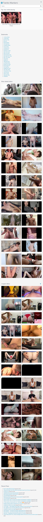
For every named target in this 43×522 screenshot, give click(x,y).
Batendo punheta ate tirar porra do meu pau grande (13, 497)
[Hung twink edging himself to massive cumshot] (32, 233)
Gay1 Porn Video (7, 57)
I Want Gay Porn (7, 61)
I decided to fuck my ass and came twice (11, 492)
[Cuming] (32, 128)
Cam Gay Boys (6, 44)
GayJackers (6, 58)
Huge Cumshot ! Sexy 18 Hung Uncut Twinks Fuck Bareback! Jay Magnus (17, 499)
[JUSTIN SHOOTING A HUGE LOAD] (11, 167)
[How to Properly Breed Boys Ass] (11, 461)
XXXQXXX (6, 76)
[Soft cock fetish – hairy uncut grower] (11, 259)
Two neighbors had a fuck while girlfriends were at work (14, 507)
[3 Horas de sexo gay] (32, 304)
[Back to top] (41, 519)
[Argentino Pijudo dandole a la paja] (32, 207)
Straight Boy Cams (7, 68)
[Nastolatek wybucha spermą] (32, 102)
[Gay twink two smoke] (32, 141)
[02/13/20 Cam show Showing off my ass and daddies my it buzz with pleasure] (11, 304)
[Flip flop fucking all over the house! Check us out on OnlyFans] (32, 344)
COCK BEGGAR (7, 495)
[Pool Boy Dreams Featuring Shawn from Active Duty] (32, 435)
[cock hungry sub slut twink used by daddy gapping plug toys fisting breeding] (11, 291)
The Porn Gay (6, 72)
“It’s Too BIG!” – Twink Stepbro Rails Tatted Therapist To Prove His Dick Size (18, 506)
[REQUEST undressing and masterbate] (32, 194)
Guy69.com (6, 60)
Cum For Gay (6, 46)
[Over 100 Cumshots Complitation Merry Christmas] (32, 422)
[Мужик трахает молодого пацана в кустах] (11, 89)
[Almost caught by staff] (11, 141)
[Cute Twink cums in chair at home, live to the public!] (11, 115)
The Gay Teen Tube (7, 71)
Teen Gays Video (7, 69)
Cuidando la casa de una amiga (9, 505)
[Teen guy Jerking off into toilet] (11, 233)
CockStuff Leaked (7, 45)
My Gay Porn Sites (7, 64)
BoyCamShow (6, 42)
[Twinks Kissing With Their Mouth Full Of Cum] (32, 154)
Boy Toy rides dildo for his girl (9, 488)
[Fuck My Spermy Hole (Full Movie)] (32, 331)
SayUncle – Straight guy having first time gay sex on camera (15, 513)
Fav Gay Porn (6, 49)
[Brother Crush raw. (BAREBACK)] (11, 474)
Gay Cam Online (7, 52)
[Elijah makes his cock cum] (11, 154)
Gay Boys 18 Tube (7, 50)
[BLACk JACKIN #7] (32, 383)
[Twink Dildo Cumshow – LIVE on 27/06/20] (11, 207)
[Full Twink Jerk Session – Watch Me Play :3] (32, 167)
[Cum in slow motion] (32, 259)
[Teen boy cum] (11, 220)
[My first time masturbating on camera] (32, 246)
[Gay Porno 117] (11, 422)
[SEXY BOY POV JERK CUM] (32, 89)
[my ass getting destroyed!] (32, 474)
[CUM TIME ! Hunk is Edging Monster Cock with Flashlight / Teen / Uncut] (32, 180)
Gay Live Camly (7, 53)
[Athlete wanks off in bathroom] (32, 220)
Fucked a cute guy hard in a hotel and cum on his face (13, 503)
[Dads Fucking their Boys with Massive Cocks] (11, 370)
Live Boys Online (7, 62)
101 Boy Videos (7, 37)
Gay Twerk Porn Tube (8, 56)
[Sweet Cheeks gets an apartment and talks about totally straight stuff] (32, 317)
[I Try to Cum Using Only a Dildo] (11, 409)
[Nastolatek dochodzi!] (32, 272)
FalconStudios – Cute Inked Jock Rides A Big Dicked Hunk (14, 510)
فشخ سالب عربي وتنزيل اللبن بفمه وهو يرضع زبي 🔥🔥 (14, 502)
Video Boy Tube (7, 75)
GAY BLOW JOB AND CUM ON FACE (11, 494)
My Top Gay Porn (7, 65)
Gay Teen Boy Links (7, 54)
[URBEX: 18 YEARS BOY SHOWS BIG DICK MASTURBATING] (11, 180)
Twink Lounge (6, 73)
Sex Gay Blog (6, 67)
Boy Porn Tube (6, 39)
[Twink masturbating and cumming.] (11, 194)
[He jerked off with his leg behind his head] (11, 246)
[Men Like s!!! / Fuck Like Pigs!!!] (11, 344)
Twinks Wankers (10, 3)
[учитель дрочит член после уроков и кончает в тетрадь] (11, 128)
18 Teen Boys (6, 38)
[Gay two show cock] (32, 448)
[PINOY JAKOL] (32, 115)
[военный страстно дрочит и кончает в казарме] (11, 272)
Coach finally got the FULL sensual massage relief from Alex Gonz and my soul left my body (20, 514)
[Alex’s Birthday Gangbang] (32, 461)
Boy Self (5, 41)
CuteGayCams (6, 48)
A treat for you (6, 491)
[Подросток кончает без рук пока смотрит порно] (11, 102)
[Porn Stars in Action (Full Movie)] (32, 409)
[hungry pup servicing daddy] (11, 357)
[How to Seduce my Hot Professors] (32, 370)
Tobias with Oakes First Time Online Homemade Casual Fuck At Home (17, 490)
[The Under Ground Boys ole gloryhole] (32, 357)
